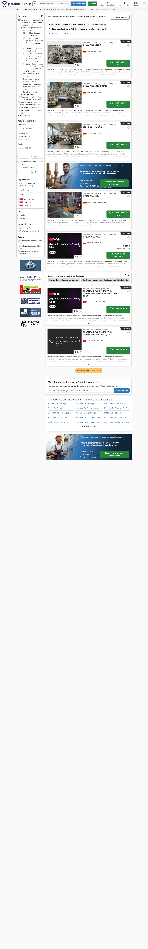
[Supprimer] (105, 24)
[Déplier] (89, 77)
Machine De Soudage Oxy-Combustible (93, 422)
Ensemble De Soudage (57, 417)
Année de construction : (26, 168)
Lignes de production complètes (34, 49)
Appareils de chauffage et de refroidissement (32, 86)
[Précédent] (49, 54)
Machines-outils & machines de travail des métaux (31, 98)
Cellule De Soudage (56, 408)
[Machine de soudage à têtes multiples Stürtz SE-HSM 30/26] (65, 136)
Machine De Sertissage (86, 413)
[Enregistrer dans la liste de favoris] (128, 45)
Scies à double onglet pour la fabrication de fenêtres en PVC (34, 66)
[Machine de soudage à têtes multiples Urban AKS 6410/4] (65, 54)
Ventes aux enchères (29, 231)
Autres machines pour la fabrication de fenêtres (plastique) (34, 42)
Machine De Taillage (113, 413)
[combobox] (30, 194)
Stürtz (23, 139)
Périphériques (30, 92)
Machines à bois (29, 107)
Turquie (27, 202)
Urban (24, 133)
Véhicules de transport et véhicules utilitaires (30, 103)
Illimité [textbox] (22, 194)
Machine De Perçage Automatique (91, 408)
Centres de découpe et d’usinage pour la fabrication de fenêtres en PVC (34, 57)
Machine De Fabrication (58, 422)
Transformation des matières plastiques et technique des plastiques (31, 22)
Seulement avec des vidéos (30, 247)
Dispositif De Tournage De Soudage (63, 413)
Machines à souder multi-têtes (33, 34)
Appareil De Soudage (57, 403)
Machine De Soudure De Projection (119, 408)
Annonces (25, 228)
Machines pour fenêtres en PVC (32, 29)
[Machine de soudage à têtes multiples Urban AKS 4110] (65, 205)
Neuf (23, 215)
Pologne (27, 205)
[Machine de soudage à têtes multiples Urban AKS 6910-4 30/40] (65, 95)
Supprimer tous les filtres (60, 33)
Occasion (24, 218)
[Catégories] (34, 4)
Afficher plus (90, 426)
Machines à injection (31, 75)
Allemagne (28, 199)
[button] (144, 4)
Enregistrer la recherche (90, 370)
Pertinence (121, 17)
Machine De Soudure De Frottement (120, 403)
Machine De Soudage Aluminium (90, 417)
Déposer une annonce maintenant (114, 183)
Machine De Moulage (85, 403)
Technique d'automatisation (31, 111)
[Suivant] (79, 54)
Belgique (25, 186)
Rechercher (79, 3)
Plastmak (25, 136)
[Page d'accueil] (17, 9)
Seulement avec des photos (31, 242)
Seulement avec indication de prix (31, 163)
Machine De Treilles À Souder (117, 422)
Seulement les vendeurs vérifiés (29, 252)
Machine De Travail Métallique (117, 417)
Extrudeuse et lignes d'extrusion (31, 80)
